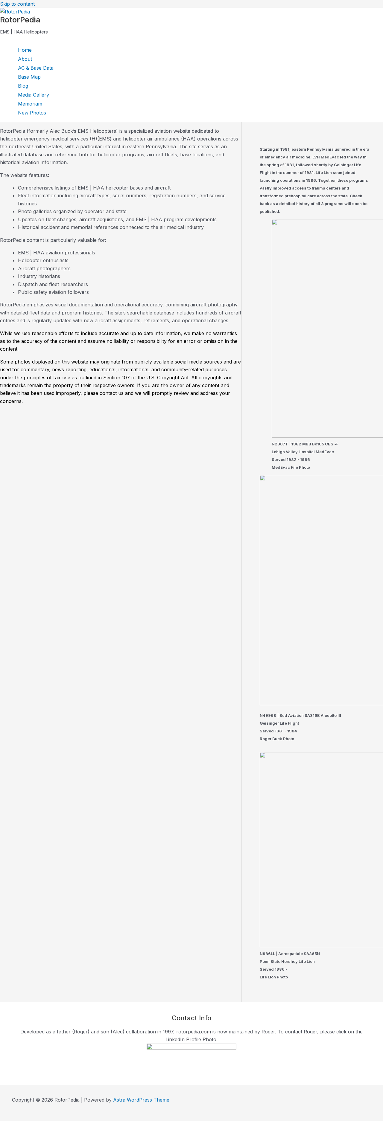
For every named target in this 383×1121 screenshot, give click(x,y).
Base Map (29, 77)
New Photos (32, 113)
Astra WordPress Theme (141, 1100)
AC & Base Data (36, 68)
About (25, 59)
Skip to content (17, 4)
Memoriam (30, 104)
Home (25, 50)
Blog (23, 86)
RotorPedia (20, 19)
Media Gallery (33, 95)
